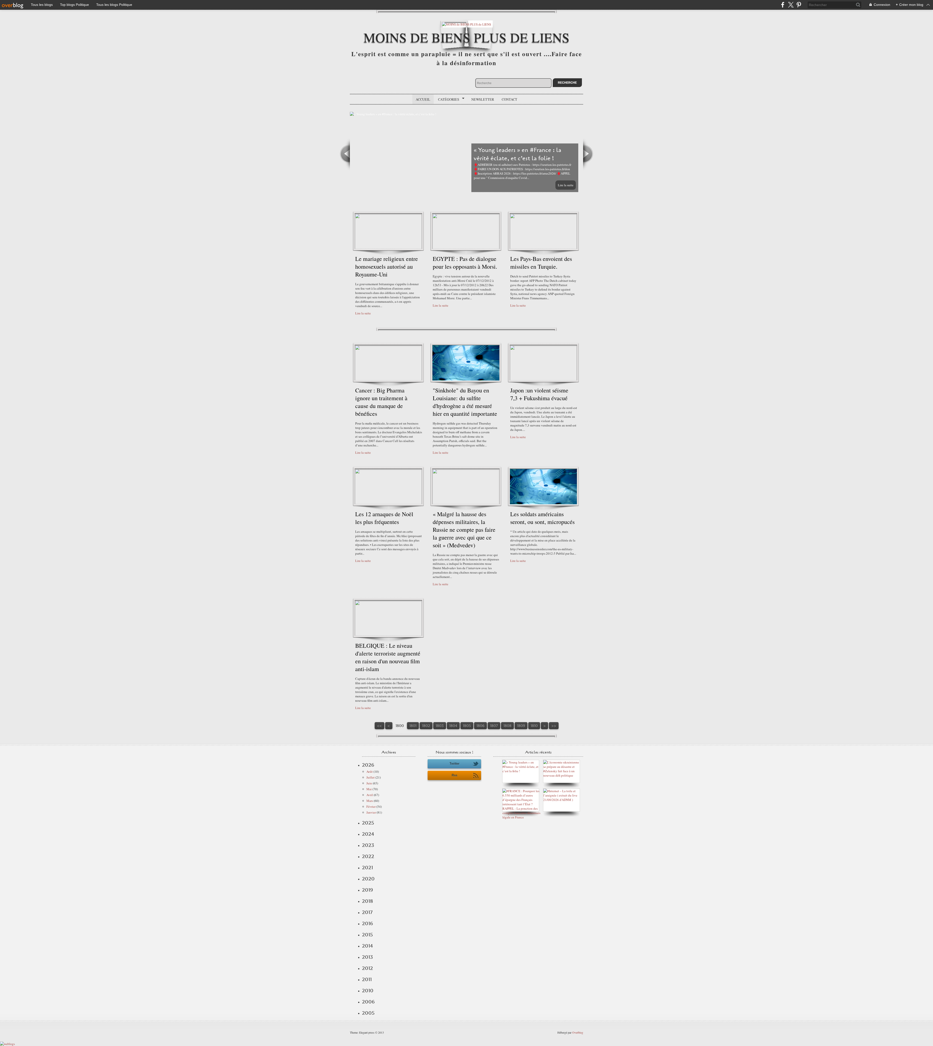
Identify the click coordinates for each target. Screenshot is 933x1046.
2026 (368, 765)
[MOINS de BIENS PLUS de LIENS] (466, 23)
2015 (367, 935)
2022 (368, 856)
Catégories (447, 99)
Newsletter (482, 99)
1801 (412, 725)
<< (379, 725)
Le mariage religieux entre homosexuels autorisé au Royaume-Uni (386, 266)
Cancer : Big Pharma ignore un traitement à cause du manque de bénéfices (381, 401)
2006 (368, 1002)
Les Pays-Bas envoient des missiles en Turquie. (541, 262)
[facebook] (783, 5)
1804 (453, 725)
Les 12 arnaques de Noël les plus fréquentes (384, 518)
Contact (509, 99)
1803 (440, 725)
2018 (367, 901)
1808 (507, 725)
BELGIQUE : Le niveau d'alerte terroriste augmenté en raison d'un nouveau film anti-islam (387, 657)
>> (553, 725)
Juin (369, 783)
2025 (368, 823)
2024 (368, 834)
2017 (367, 912)
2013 (367, 957)
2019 (367, 890)
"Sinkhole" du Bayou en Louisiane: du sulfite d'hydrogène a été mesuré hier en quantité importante (465, 401)
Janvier (371, 812)
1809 (521, 725)
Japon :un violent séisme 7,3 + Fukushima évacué (539, 394)
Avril (369, 795)
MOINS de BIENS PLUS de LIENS (466, 37)
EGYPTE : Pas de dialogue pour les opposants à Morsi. (465, 262)
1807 (494, 725)
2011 (367, 979)
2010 (367, 990)
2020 (368, 879)
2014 (367, 946)
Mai (369, 789)
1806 (480, 725)
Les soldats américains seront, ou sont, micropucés (542, 518)
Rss (454, 775)
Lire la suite (565, 185)
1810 (534, 725)
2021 (367, 867)
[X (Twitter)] (791, 5)
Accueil (423, 99)
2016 (367, 923)
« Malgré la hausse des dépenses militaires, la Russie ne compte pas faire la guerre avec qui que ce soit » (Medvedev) (464, 529)
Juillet (370, 777)
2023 (368, 845)
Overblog (577, 1032)
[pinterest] (799, 5)
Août (369, 771)
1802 (426, 725)
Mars (369, 800)
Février (371, 806)
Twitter (454, 763)
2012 (367, 968)
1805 (467, 725)
